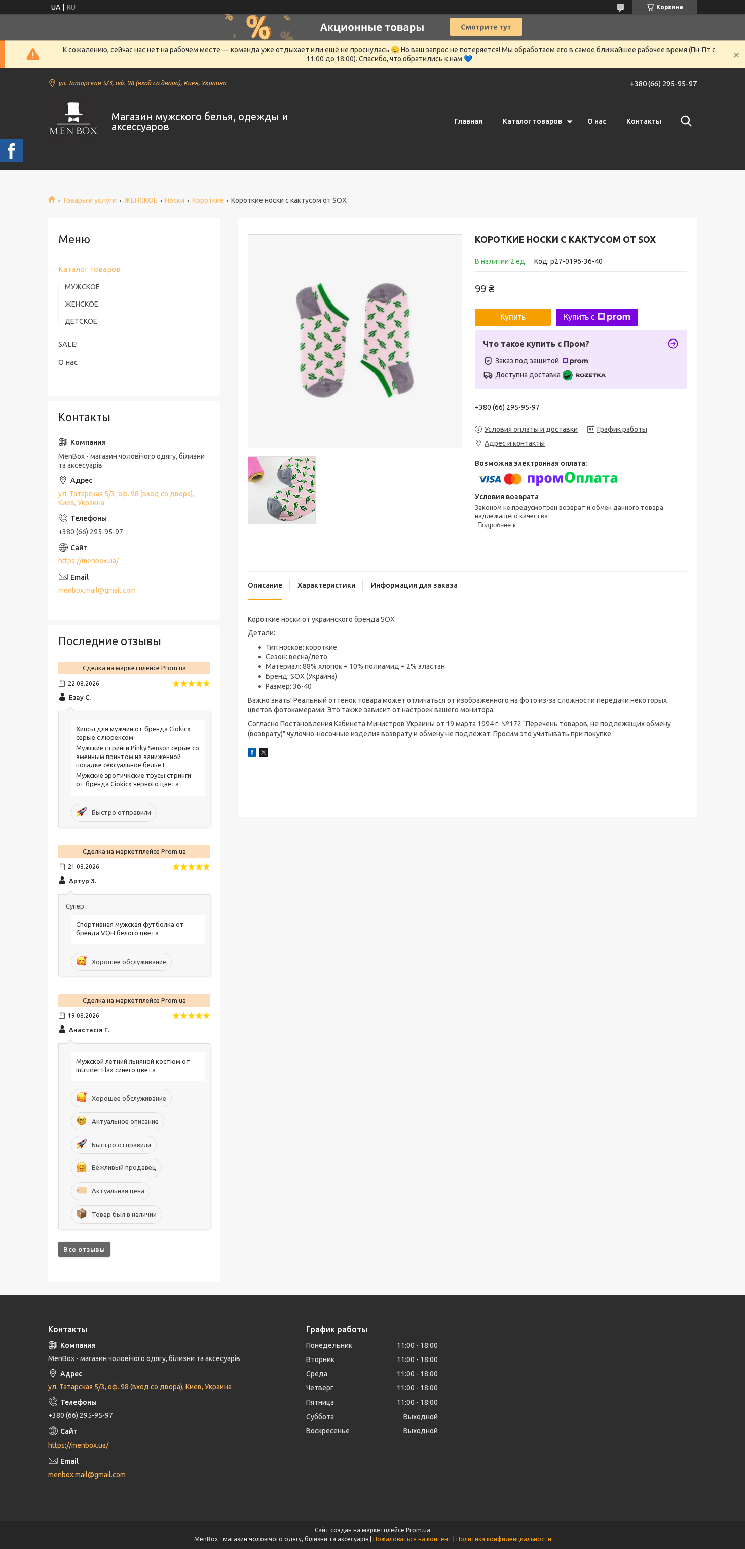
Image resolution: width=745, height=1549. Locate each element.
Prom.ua (418, 1530)
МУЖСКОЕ (82, 287)
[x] (263, 754)
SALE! (68, 343)
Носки (174, 200)
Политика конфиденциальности (503, 1539)
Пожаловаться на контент (412, 1539)
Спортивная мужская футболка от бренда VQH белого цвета (130, 928)
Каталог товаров (532, 121)
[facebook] (252, 754)
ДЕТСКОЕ (81, 321)
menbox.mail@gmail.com (97, 590)
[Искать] (684, 121)
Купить (513, 317)
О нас (596, 121)
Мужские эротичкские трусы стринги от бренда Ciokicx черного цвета (133, 779)
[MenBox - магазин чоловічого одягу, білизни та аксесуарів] (73, 121)
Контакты (643, 121)
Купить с (579, 317)
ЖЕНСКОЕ (141, 200)
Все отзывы (84, 1249)
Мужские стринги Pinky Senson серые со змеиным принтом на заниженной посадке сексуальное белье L (137, 756)
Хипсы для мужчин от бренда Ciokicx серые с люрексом (133, 733)
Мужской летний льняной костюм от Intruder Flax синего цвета (133, 1065)
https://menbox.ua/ (88, 561)
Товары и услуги (89, 200)
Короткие (208, 200)
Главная (468, 121)
